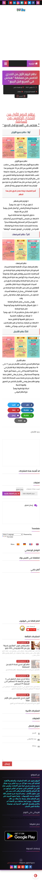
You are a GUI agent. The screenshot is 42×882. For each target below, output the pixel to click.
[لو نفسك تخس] (21, 10)
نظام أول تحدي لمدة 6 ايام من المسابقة (18, 666)
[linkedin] (14, 2)
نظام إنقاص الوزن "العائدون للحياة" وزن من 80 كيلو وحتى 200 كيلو (16, 647)
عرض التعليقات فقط (29, 493)
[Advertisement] (21, 36)
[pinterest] (10, 2)
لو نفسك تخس (12, 862)
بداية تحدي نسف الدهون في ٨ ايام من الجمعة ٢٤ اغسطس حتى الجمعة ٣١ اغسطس (17, 681)
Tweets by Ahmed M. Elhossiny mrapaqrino (25, 818)
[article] (21, 447)
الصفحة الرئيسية (30, 91)
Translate (10, 536)
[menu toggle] (38, 2)
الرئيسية (32, 63)
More (12, 544)
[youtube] (25, 2)
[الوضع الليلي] (35, 876)
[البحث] (4, 2)
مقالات (19, 91)
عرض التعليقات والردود (10, 493)
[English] (37, 544)
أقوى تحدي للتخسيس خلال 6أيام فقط (17, 699)
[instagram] (18, 2)
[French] (30, 544)
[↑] (21, 860)
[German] (24, 544)
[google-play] (22, 2)
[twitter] (29, 2)
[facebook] (33, 2)
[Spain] (17, 544)
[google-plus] (22, 866)
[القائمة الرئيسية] (5, 63)
